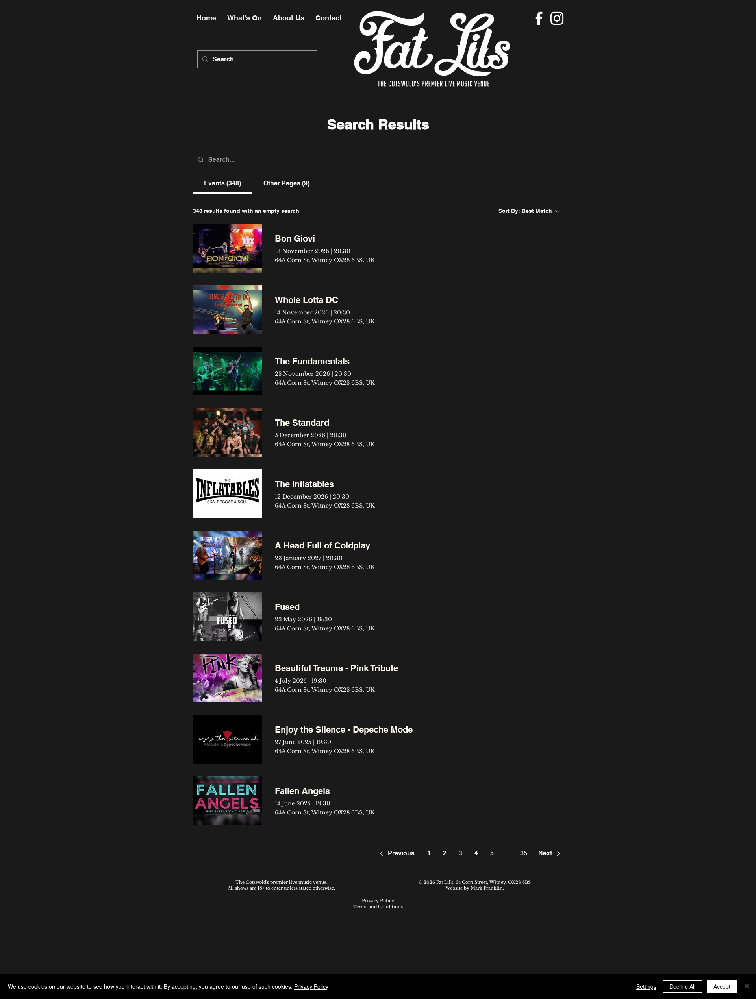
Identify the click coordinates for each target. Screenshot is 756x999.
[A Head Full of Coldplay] (227, 555)
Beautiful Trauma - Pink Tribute (336, 668)
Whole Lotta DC (306, 300)
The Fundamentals (312, 361)
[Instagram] (557, 18)
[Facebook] (539, 18)
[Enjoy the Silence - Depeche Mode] (227, 739)
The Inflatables (304, 484)
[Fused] (227, 616)
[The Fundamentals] (227, 371)
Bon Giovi (295, 238)
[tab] (222, 183)
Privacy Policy (378, 900)
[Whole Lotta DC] (227, 309)
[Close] (746, 986)
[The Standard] (227, 432)
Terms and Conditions (378, 906)
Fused (287, 607)
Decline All (682, 986)
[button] (396, 853)
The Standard (302, 422)
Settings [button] (646, 986)
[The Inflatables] (227, 493)
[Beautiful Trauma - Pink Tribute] (227, 678)
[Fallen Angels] (227, 800)
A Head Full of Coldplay (322, 545)
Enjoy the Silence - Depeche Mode (344, 729)
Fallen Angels (302, 791)
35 (523, 853)
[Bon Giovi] (227, 248)
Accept (721, 986)
